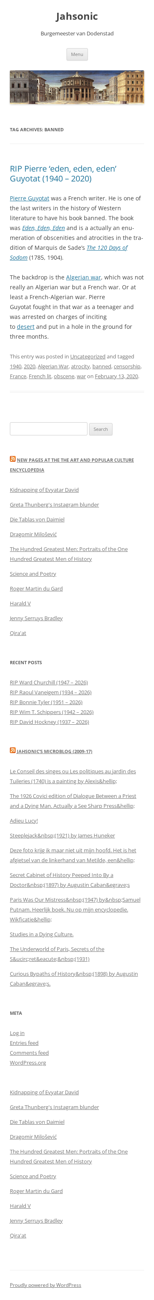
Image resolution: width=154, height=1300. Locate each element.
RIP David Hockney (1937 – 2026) (49, 722)
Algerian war (83, 277)
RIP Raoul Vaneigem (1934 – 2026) (51, 692)
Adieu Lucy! (24, 820)
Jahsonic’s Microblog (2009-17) (54, 751)
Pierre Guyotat (29, 198)
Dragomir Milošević (33, 534)
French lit (40, 376)
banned (101, 366)
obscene (64, 376)
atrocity (80, 366)
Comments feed (29, 1052)
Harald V (20, 603)
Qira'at (18, 633)
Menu (77, 54)
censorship (127, 366)
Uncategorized (88, 356)
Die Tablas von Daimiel (37, 519)
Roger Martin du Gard (36, 588)
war (81, 376)
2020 (29, 366)
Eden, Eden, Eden (43, 228)
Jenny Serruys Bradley (36, 618)
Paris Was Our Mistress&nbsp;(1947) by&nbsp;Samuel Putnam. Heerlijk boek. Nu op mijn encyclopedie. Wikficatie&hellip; (75, 909)
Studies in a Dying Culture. (42, 934)
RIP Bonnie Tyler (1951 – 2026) (46, 702)
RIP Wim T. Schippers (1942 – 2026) (52, 712)
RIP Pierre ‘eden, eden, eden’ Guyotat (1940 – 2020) (63, 173)
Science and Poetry (33, 573)
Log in (17, 1033)
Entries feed (24, 1043)
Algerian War (53, 366)
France (18, 376)
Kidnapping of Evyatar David (44, 489)
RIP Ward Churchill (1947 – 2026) (49, 682)
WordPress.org (28, 1062)
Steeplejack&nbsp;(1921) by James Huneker (62, 835)
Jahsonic (77, 16)
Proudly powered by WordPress (45, 1284)
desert (25, 326)
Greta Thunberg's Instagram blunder (54, 504)
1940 (15, 366)
